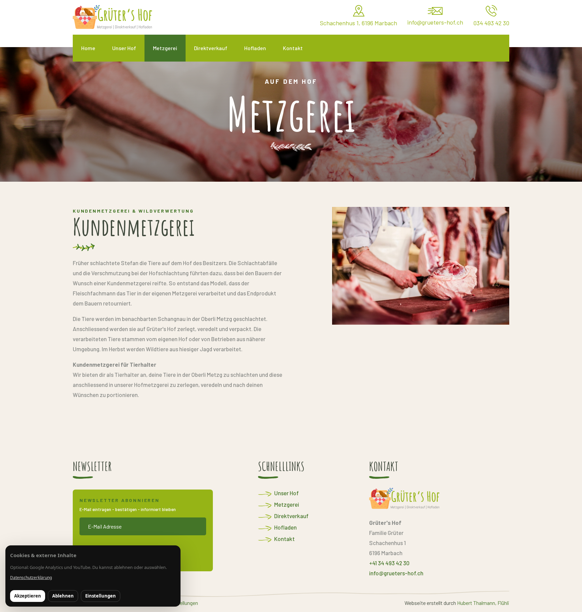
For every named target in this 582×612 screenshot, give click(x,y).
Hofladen (285, 527)
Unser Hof (286, 493)
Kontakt (284, 538)
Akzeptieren (27, 596)
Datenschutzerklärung (31, 577)
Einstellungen (100, 596)
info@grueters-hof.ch (396, 573)
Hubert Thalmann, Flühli (483, 603)
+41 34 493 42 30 (389, 563)
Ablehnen (63, 596)
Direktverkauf (291, 515)
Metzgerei (286, 504)
